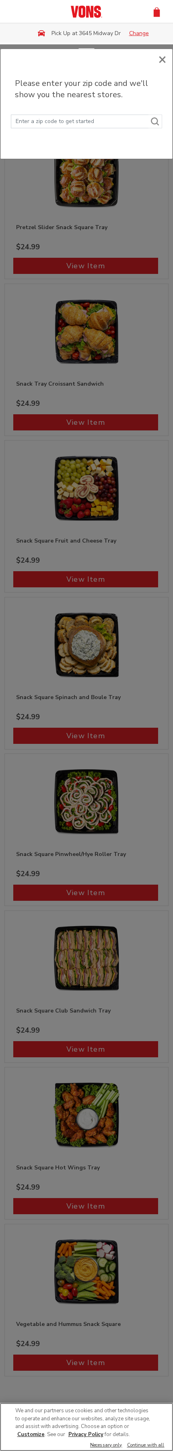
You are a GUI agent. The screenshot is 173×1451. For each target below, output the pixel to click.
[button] (156, 11)
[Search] (155, 121)
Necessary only (106, 1445)
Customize (31, 1434)
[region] (86, 1427)
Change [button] (139, 33)
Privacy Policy (85, 1434)
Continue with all (146, 1445)
